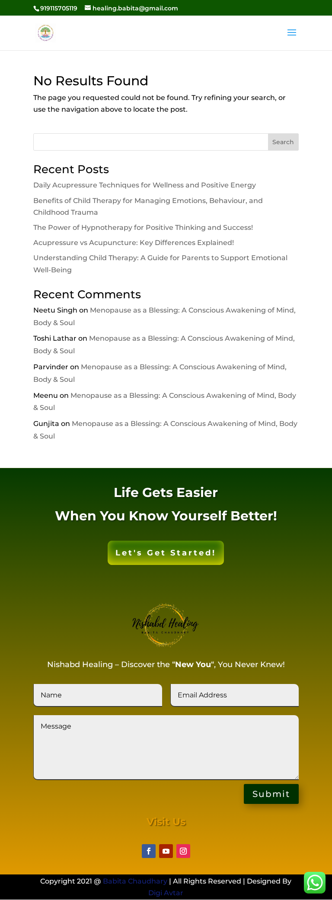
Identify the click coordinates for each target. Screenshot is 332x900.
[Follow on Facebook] (149, 851)
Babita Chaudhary (135, 881)
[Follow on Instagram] (183, 851)
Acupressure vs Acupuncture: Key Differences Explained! (133, 243)
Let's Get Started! (165, 553)
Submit (271, 794)
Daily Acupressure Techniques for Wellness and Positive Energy (144, 185)
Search (283, 142)
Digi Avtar (165, 893)
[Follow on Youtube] (166, 851)
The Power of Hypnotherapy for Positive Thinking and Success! (143, 227)
